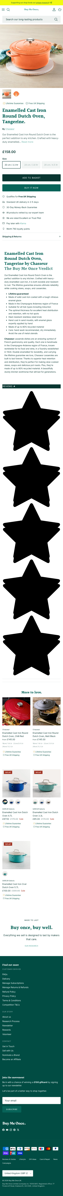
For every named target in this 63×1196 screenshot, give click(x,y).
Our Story (7, 1012)
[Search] (56, 19)
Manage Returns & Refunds (15, 987)
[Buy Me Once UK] (31, 10)
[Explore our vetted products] (9, 9)
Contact (6, 1041)
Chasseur (9, 129)
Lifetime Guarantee (14, 103)
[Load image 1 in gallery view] (31, 56)
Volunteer (6, 1034)
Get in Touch (8, 1046)
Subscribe (11, 1109)
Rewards (6, 1030)
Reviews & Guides (9, 1159)
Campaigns (6, 1163)
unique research (42, 2)
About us (6, 1017)
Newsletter (7, 1025)
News (55, 1159)
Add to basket (31, 177)
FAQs (4, 974)
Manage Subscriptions (13, 983)
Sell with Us (7, 1050)
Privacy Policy (9, 996)
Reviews (9, 386)
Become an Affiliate (11, 1059)
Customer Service (11, 969)
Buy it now (31, 188)
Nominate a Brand (11, 1055)
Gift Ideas (32, 1159)
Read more (27, 141)
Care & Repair (45, 1159)
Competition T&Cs (11, 1004)
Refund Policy (9, 991)
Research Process (10, 1021)
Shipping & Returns (12, 236)
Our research (31, 946)
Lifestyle (22, 1159)
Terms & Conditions (11, 1000)
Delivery (6, 978)
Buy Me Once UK (15, 1180)
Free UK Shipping (36, 103)
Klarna (23, 223)
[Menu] (3, 9)
